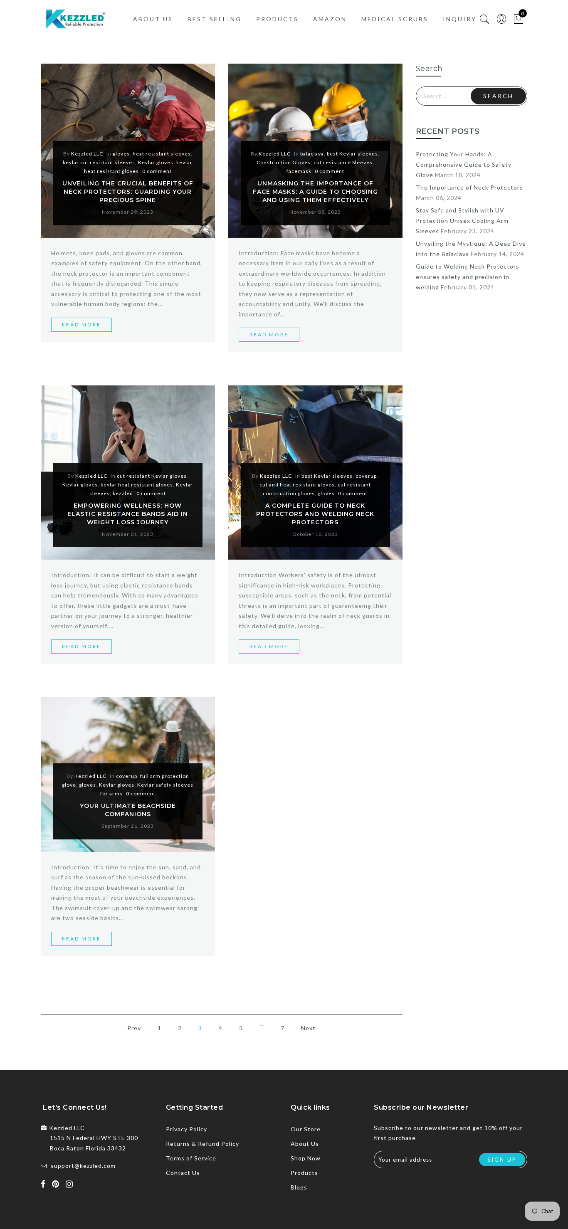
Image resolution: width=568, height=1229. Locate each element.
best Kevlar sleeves (352, 154)
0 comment (157, 171)
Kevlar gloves (155, 162)
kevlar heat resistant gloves (137, 484)
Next (308, 1028)
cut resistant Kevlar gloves (152, 476)
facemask (298, 171)
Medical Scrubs (394, 18)
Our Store (306, 1129)
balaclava (312, 154)
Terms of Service (191, 1158)
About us (153, 18)
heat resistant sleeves (162, 154)
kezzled (123, 493)
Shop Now (306, 1158)
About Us (305, 1143)
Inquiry (460, 18)
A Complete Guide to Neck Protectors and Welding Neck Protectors (315, 514)
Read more (81, 324)
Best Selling (215, 18)
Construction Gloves (284, 162)
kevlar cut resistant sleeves (99, 162)
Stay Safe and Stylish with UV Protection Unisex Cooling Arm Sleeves (462, 220)
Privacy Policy (186, 1129)
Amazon (330, 18)
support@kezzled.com (83, 1165)
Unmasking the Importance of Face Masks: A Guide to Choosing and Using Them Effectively (315, 192)
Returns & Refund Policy (202, 1143)
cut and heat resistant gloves (297, 484)
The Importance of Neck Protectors (469, 187)
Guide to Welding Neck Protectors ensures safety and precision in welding (467, 277)
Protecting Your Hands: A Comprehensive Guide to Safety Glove (463, 164)
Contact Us (183, 1172)
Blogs (299, 1187)
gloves (121, 154)
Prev (134, 1028)
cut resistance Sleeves (343, 162)
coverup (366, 476)
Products (277, 18)
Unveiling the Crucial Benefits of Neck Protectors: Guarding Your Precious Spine (127, 192)
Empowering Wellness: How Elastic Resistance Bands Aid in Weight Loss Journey (127, 514)
